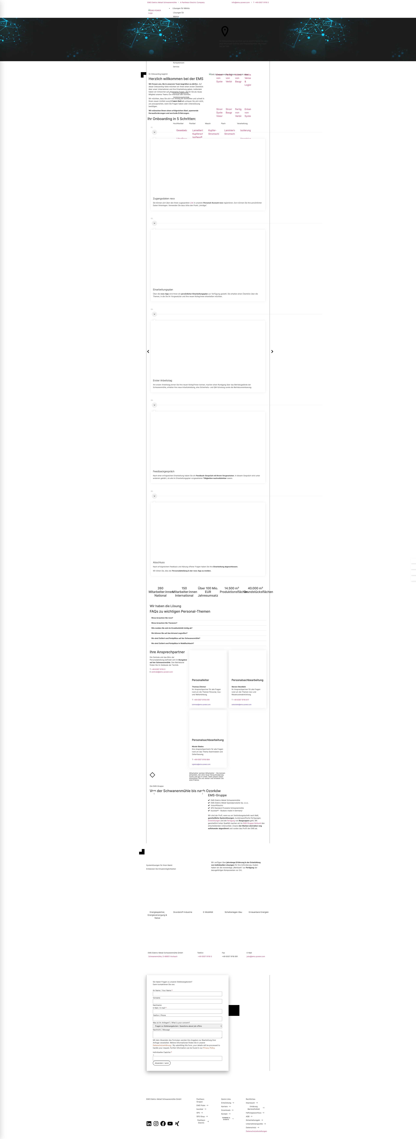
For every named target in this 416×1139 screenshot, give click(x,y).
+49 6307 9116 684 (202, 759)
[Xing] (177, 1123)
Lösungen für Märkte (181, 8)
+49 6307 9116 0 (158, 669)
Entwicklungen (214, 821)
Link (191, 203)
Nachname (157, 1005)
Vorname (156, 998)
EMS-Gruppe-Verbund (252, 823)
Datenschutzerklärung (162, 1045)
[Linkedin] (149, 1123)
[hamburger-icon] (250, 9)
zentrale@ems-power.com (162, 672)
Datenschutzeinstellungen (256, 1131)
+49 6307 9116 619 (201, 700)
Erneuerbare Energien (259, 912)
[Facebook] (163, 1123)
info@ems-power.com (157, 1113)
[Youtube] (170, 1123)
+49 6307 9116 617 (241, 700)
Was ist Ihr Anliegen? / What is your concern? (171, 1023)
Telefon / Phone (159, 1015)
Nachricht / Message (161, 1030)
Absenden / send (162, 1063)
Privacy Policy (209, 1048)
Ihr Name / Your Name (162, 990)
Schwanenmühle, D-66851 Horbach (162, 956)
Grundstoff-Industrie (182, 912)
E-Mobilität (208, 912)
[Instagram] (156, 1123)
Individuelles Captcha (162, 1052)
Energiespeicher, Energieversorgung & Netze (157, 915)
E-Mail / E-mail (159, 1008)
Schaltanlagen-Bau (233, 912)
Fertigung (231, 821)
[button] (256, 11)
